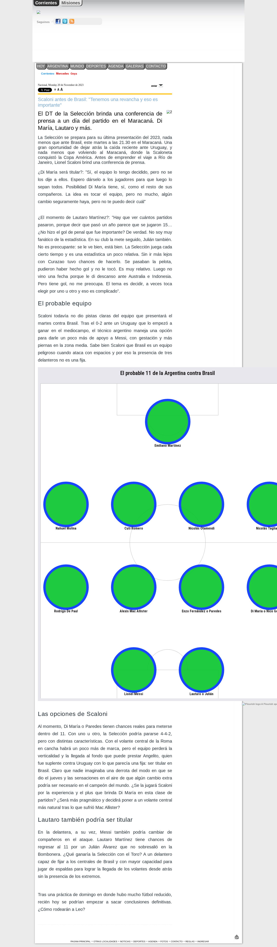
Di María (72, 726)
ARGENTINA (57, 66)
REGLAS (190, 941)
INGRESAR (203, 941)
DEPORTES (96, 66)
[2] (169, 112)
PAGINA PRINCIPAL (81, 941)
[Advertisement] (204, 31)
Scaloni (46, 315)
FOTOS (164, 941)
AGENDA (115, 66)
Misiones (70, 2)
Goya (73, 73)
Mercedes (62, 73)
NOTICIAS (125, 941)
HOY (41, 66)
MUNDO (77, 66)
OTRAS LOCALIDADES (105, 941)
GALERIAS (134, 66)
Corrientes (46, 2)
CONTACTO (156, 66)
